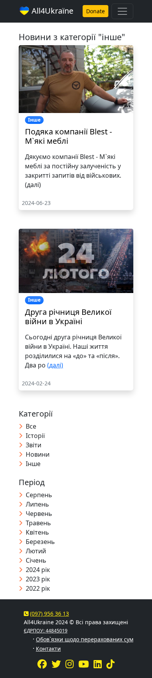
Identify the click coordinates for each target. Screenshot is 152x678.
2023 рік (38, 579)
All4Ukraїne (51, 10)
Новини (37, 454)
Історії (35, 435)
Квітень (37, 532)
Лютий (36, 551)
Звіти (33, 445)
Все (31, 426)
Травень (38, 523)
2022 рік (38, 588)
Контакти (48, 648)
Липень (37, 504)
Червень (39, 513)
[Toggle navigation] (122, 11)
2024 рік (38, 569)
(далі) (55, 365)
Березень (40, 541)
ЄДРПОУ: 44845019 (45, 630)
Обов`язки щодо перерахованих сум (84, 639)
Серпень (39, 495)
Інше (33, 463)
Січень (36, 560)
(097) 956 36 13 (49, 613)
